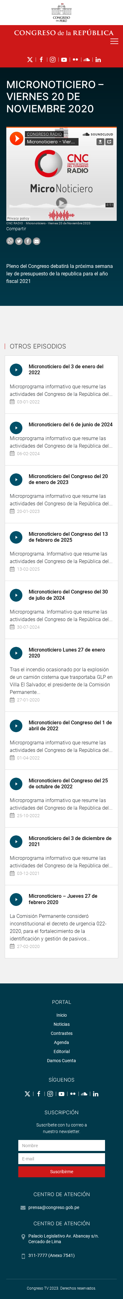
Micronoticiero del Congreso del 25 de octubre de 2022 (68, 784)
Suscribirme (61, 1171)
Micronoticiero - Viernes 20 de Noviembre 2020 (58, 223)
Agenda (61, 1042)
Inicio (61, 1015)
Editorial (62, 1051)
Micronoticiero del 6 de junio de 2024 (71, 425)
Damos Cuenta (61, 1060)
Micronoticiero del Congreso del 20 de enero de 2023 (68, 479)
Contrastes (62, 1033)
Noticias (62, 1024)
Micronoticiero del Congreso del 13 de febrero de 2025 (68, 537)
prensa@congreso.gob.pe (53, 1207)
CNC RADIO (14, 223)
